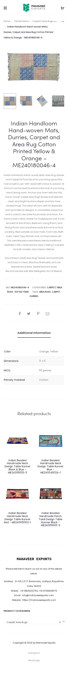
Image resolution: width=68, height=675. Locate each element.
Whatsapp (34, 660)
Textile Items (21, 21)
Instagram (34, 652)
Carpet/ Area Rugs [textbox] (33, 622)
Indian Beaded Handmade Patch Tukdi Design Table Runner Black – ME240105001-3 (50, 519)
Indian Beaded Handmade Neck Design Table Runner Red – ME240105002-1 (17, 517)
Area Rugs (45, 291)
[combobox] (34, 621)
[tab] (34, 333)
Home (7, 21)
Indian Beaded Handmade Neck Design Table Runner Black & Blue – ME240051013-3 (17, 466)
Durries (34, 296)
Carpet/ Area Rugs (42, 21)
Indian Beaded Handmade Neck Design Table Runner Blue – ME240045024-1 (50, 466)
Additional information (34, 333)
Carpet (56, 291)
